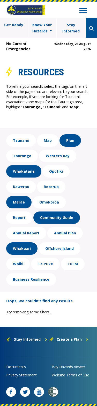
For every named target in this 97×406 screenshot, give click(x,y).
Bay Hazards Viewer (68, 366)
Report (19, 217)
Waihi (18, 263)
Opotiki (56, 171)
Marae (19, 202)
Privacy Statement (21, 375)
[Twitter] (25, 392)
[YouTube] (39, 392)
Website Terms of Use (70, 375)
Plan (70, 140)
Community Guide (56, 217)
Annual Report (26, 233)
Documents (16, 366)
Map (48, 140)
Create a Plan (69, 339)
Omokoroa (49, 202)
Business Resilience (31, 279)
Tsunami (21, 140)
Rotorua (51, 186)
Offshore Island (59, 248)
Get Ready (13, 24)
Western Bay (58, 155)
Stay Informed (71, 27)
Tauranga (22, 155)
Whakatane (24, 171)
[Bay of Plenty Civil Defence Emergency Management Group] (26, 10)
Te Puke (45, 263)
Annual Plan (65, 233)
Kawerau (21, 186)
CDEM (73, 263)
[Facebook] (11, 392)
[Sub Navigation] (83, 11)
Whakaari (22, 248)
